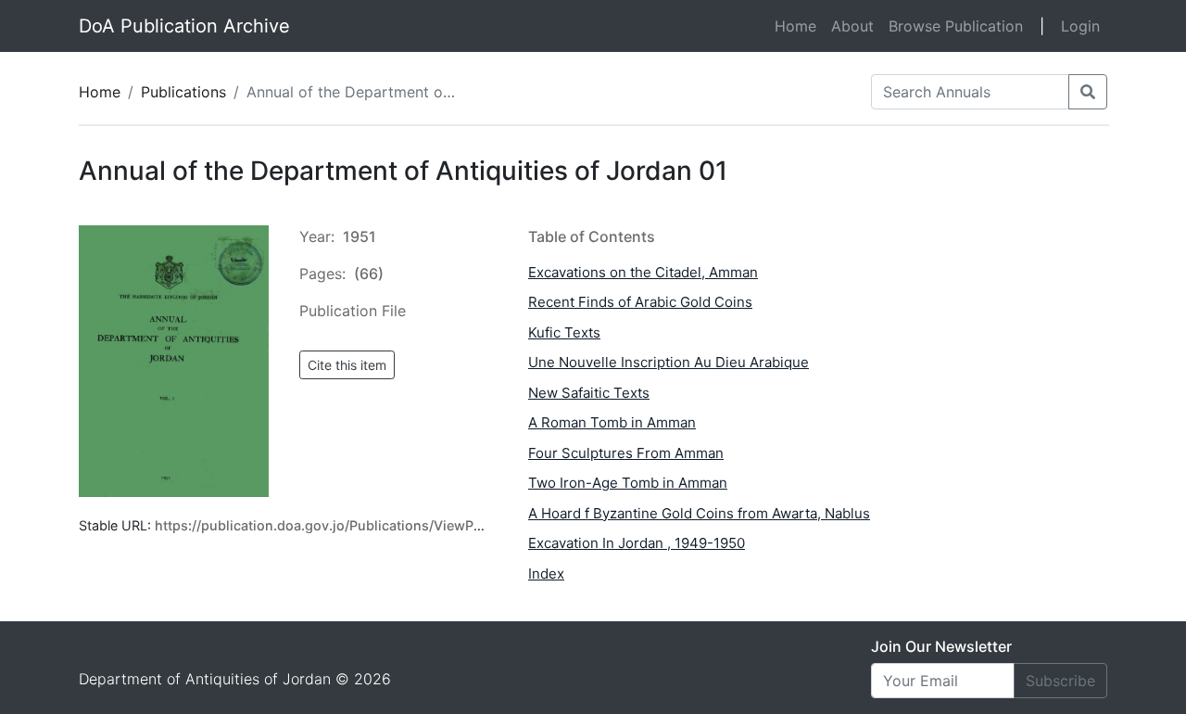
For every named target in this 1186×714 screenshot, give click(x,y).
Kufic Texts (564, 332)
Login (1080, 26)
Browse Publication (956, 26)
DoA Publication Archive (184, 26)
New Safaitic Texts (589, 393)
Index (546, 573)
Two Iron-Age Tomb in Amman (627, 482)
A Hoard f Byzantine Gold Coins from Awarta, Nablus (699, 513)
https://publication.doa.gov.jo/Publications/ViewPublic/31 (339, 525)
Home (799, 25)
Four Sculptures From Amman (626, 453)
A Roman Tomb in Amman (612, 422)
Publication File (352, 310)
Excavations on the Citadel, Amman (643, 272)
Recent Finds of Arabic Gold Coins (640, 302)
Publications (183, 92)
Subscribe (1060, 680)
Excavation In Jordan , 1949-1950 (636, 543)
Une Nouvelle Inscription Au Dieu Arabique (668, 362)
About (852, 26)
